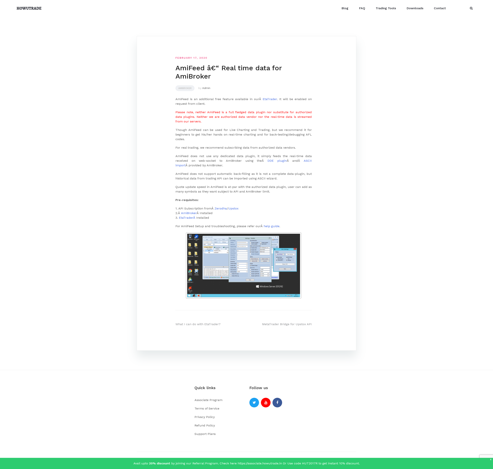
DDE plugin (277, 160)
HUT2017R (310, 463)
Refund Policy (205, 425)
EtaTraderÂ (187, 217)
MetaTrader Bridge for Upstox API (287, 324)
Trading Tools (386, 8)
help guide (271, 226)
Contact (440, 8)
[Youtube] (266, 402)
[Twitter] (254, 402)
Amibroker (185, 88)
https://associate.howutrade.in (260, 463)
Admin (206, 88)
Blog (344, 8)
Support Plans (205, 434)
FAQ (362, 8)
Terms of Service (207, 408)
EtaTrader (270, 99)
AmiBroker (189, 213)
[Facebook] (277, 402)
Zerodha (221, 208)
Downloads (415, 8)
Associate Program (208, 400)
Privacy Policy (205, 417)
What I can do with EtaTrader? (198, 324)
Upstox (233, 208)
